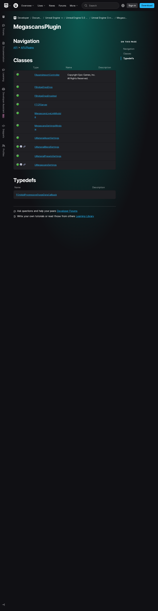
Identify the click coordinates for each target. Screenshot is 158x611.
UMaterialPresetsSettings (48, 156)
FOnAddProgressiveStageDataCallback (36, 194)
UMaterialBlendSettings (47, 147)
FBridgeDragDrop (44, 87)
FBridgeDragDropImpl (46, 96)
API (15, 47)
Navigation (128, 49)
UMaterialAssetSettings (47, 138)
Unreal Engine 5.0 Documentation (77, 17)
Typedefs (128, 58)
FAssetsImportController (47, 74)
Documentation (37, 17)
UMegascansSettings (46, 165)
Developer (23, 17)
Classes (127, 53)
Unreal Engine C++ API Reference (102, 17)
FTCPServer (41, 104)
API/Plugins (27, 47)
